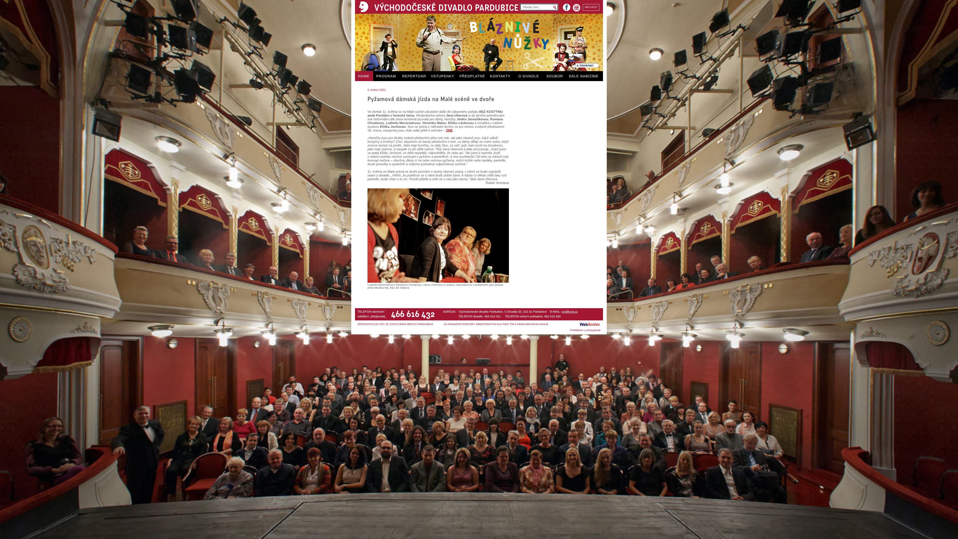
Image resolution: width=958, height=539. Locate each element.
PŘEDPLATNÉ (472, 76)
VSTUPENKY (442, 76)
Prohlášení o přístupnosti (585, 330)
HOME (363, 76)
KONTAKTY (500, 76)
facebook (566, 6)
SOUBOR (554, 76)
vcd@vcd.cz (570, 311)
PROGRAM (386, 76)
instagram (576, 7)
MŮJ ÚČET (591, 7)
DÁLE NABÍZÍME (584, 76)
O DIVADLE (528, 76)
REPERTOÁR (414, 76)
